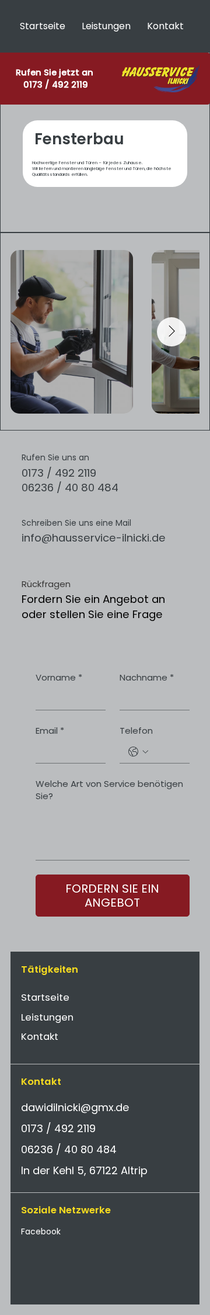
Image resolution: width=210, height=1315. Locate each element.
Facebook (41, 1231)
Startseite (45, 997)
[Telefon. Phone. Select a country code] (138, 752)
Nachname (147, 677)
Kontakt (39, 1036)
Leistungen (47, 1017)
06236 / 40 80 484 (69, 1149)
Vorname (59, 677)
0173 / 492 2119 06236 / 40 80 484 (70, 480)
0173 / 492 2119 (55, 85)
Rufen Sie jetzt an (56, 72)
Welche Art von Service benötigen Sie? (109, 790)
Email (50, 730)
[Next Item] (171, 331)
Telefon (136, 730)
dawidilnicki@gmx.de (75, 1107)
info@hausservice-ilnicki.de (94, 537)
